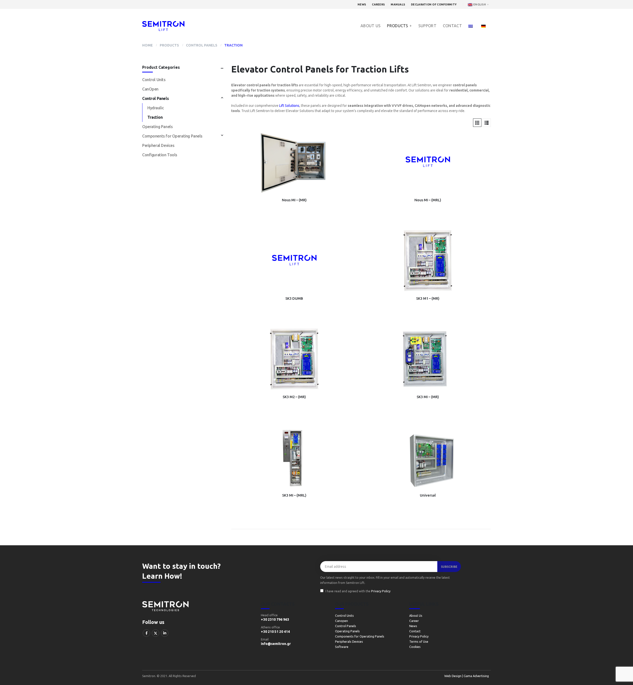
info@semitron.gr (276, 644)
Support (427, 25)
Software (341, 646)
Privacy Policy (380, 591)
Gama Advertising (476, 676)
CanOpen (150, 89)
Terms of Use (418, 641)
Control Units (154, 79)
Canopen (341, 620)
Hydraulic (155, 108)
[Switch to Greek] (471, 26)
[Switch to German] (484, 26)
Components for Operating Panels (172, 136)
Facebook (146, 633)
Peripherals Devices (349, 641)
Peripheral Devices (158, 145)
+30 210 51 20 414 (275, 632)
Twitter (155, 633)
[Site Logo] (163, 26)
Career (414, 620)
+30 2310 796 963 (275, 619)
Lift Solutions (289, 106)
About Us (371, 25)
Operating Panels (157, 126)
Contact (452, 25)
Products (397, 25)
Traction (155, 117)
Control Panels (155, 98)
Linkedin (164, 633)
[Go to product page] (294, 163)
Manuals (398, 4)
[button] (477, 122)
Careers (378, 4)
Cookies (415, 646)
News (362, 4)
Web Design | (453, 676)
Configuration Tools (159, 155)
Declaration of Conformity (433, 4)
